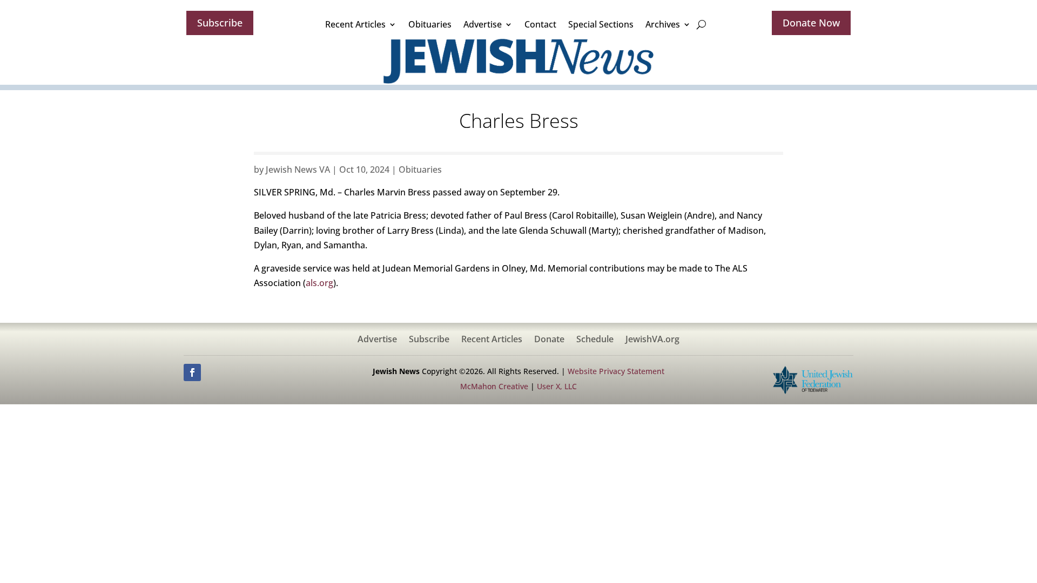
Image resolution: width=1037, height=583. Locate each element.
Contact (540, 24)
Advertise (482, 24)
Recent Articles (355, 24)
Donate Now (811, 22)
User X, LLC (557, 386)
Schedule (595, 340)
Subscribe (220, 22)
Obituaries (430, 24)
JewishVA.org (652, 340)
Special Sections (601, 24)
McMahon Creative (494, 386)
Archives (662, 24)
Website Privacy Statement (616, 371)
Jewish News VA (298, 169)
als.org (319, 283)
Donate (549, 340)
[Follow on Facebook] (192, 372)
